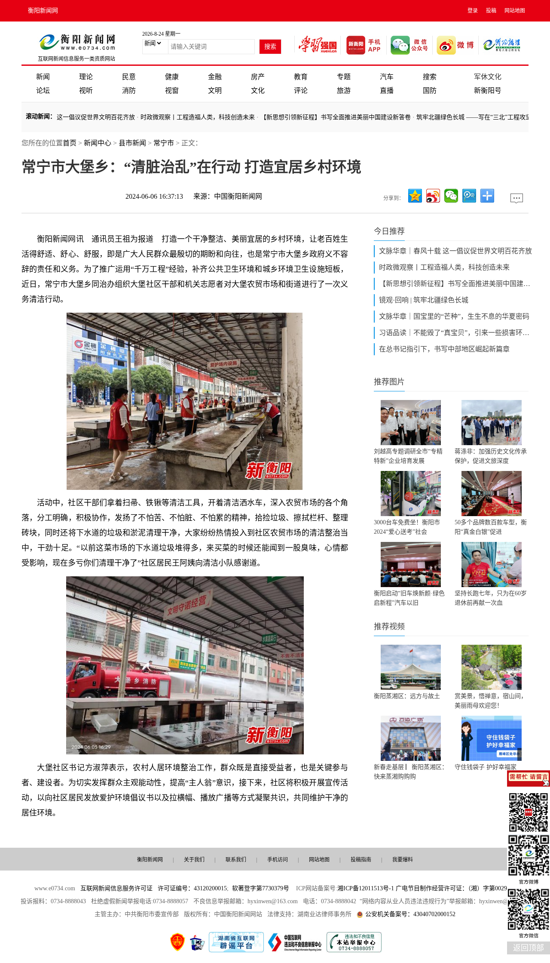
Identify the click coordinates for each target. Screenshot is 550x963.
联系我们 (236, 860)
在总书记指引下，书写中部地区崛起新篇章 (444, 349)
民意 (129, 76)
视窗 (172, 90)
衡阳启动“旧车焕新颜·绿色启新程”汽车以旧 (409, 598)
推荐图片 (389, 382)
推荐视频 (389, 626)
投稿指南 (361, 860)
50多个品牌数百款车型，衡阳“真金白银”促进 (491, 527)
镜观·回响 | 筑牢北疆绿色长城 (423, 300)
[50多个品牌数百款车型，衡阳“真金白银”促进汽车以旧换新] (491, 493)
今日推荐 (389, 231)
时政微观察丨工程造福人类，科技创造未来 (180, 117)
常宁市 (163, 143)
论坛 (43, 90)
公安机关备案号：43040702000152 (410, 914)
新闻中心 (97, 143)
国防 (430, 90)
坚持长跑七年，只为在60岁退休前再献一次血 (491, 598)
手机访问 (277, 860)
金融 (215, 76)
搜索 (430, 76)
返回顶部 (528, 948)
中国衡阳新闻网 (238, 196)
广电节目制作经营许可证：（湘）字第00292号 (456, 888)
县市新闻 (132, 143)
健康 (172, 76)
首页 (69, 143)
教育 (301, 76)
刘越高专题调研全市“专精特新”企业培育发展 (408, 456)
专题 (344, 76)
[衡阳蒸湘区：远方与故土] (411, 667)
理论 (86, 76)
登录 (473, 11)
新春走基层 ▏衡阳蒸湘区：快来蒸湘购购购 (411, 772)
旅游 (344, 90)
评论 (301, 90)
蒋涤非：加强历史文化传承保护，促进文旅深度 (491, 456)
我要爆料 (402, 860)
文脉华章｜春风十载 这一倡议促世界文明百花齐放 (455, 251)
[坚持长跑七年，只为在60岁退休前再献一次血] (491, 564)
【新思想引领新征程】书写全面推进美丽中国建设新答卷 (318, 117)
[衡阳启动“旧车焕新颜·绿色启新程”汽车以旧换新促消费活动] (411, 564)
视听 (86, 90)
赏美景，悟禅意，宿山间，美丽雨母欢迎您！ (491, 701)
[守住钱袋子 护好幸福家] (491, 738)
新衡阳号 (487, 90)
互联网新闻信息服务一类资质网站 (76, 59)
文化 (258, 90)
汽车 (387, 76)
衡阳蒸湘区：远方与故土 (407, 696)
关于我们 (194, 860)
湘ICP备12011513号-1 (365, 888)
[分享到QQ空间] (415, 196)
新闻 (43, 76)
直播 (387, 90)
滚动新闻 (38, 116)
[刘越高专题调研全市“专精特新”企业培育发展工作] (411, 422)
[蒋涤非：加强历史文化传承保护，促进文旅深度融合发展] (491, 422)
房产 (258, 76)
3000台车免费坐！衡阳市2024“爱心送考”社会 (407, 527)
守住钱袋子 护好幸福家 (485, 767)
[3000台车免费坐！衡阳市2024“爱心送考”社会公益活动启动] (411, 493)
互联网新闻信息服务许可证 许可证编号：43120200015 (153, 888)
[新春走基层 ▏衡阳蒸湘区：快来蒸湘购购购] (411, 738)
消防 (129, 90)
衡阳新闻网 (43, 10)
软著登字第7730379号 (260, 888)
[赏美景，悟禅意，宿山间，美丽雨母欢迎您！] (491, 667)
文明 (215, 90)
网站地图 (514, 11)
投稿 (491, 11)
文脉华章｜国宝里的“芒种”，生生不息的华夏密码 (454, 316)
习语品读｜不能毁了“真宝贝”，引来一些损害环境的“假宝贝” (456, 332)
